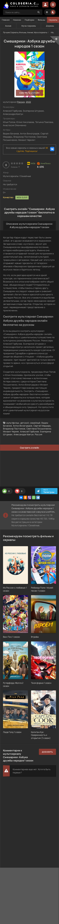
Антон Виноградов (22, 425)
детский (24, 422)
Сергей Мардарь (42, 425)
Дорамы (50, 25)
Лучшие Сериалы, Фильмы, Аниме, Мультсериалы (25, 32)
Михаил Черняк (11, 431)
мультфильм (12, 422)
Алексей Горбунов (29, 431)
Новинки (17, 19)
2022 (28, 101)
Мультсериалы (28, 25)
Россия (21, 101)
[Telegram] (38, 497)
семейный (35, 422)
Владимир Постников (14, 428)
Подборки (29, 19)
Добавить (47, 752)
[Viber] (29, 497)
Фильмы (41, 19)
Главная (6, 19)
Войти (45, 4)
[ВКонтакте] (21, 497)
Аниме (8, 25)
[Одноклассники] (25, 497)
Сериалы (53, 19)
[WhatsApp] (34, 497)
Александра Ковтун (24, 434)
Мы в (48, 491)
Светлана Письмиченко (38, 428)
